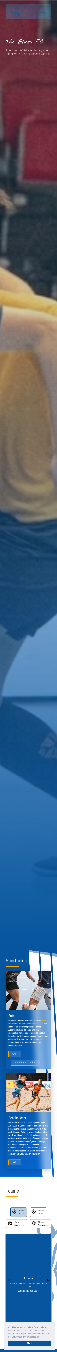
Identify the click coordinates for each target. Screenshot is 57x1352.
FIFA (44, 1020)
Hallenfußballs (36, 1023)
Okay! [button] (29, 1343)
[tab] (18, 1212)
